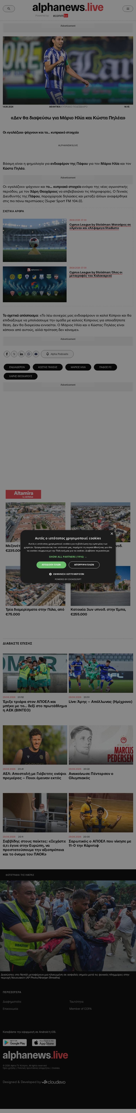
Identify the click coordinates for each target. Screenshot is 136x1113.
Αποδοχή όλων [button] (51, 564)
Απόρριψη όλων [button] (84, 564)
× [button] (111, 533)
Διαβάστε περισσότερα (97, 550)
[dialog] (68, 556)
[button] (68, 557)
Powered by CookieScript (68, 579)
